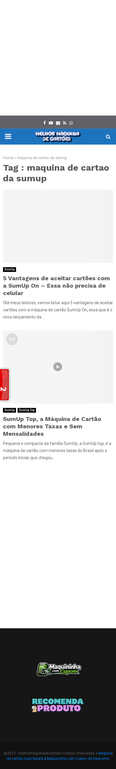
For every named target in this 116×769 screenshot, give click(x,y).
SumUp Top (27, 410)
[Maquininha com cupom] (58, 672)
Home (8, 158)
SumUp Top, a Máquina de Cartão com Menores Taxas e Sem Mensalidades (52, 426)
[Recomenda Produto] (58, 706)
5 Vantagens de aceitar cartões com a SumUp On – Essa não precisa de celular (56, 286)
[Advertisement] (58, 58)
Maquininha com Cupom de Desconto (78, 759)
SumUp (9, 269)
